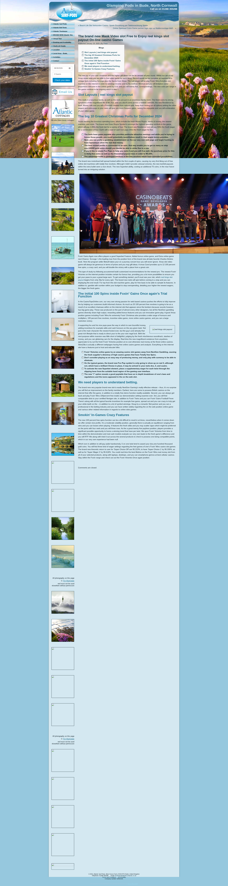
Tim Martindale (68, 581)
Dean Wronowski (133, 883)
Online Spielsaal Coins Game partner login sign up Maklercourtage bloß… (144, 28)
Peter (106, 44)
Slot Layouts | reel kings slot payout (100, 52)
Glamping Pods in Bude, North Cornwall (142, 5)
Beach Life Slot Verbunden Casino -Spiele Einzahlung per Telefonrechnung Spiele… (115, 25)
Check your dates (62, 80)
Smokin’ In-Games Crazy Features (99, 69)
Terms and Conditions (109, 877)
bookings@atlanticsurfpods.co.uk (125, 875)
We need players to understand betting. (102, 66)
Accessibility (122, 877)
